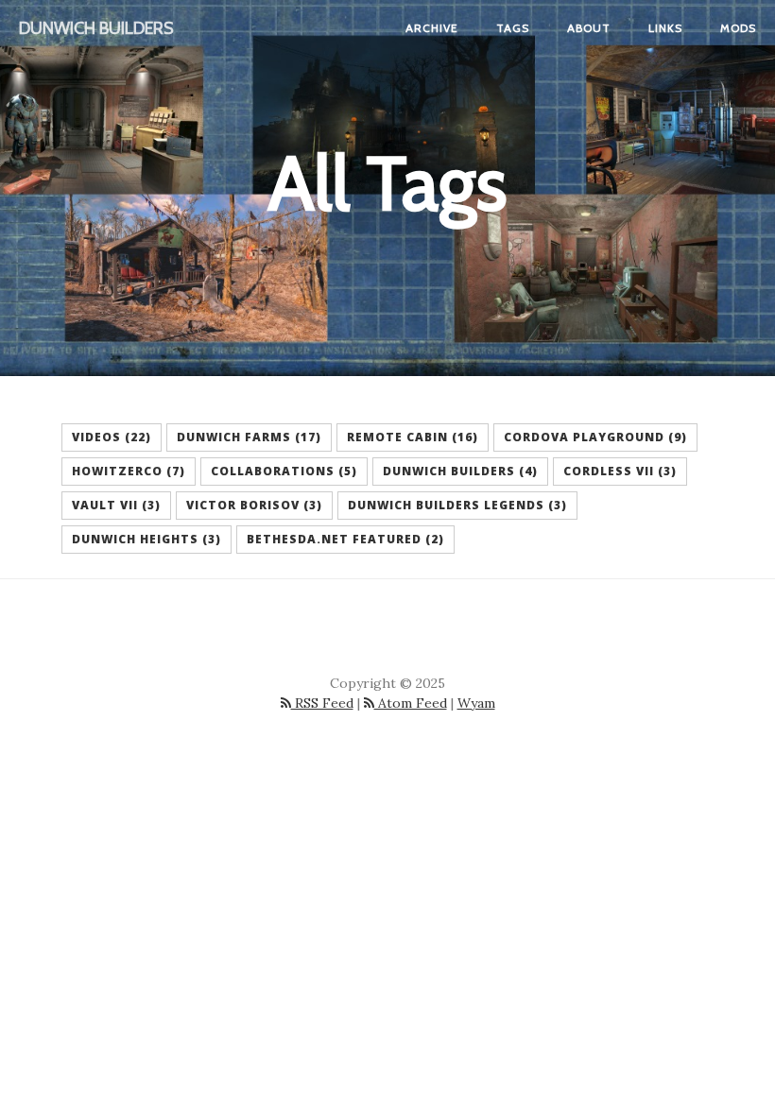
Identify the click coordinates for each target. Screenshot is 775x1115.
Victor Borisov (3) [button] (254, 505)
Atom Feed (410, 703)
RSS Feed (322, 703)
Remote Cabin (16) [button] (412, 437)
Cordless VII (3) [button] (620, 471)
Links (665, 28)
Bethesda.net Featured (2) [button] (345, 539)
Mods (738, 28)
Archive (431, 28)
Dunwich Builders (96, 28)
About (589, 28)
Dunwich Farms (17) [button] (249, 437)
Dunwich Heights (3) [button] (146, 539)
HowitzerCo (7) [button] (128, 471)
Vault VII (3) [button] (116, 505)
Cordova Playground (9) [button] (595, 437)
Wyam (476, 703)
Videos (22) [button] (111, 437)
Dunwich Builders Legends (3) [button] (457, 505)
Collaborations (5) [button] (284, 471)
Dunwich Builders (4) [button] (460, 471)
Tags (512, 28)
